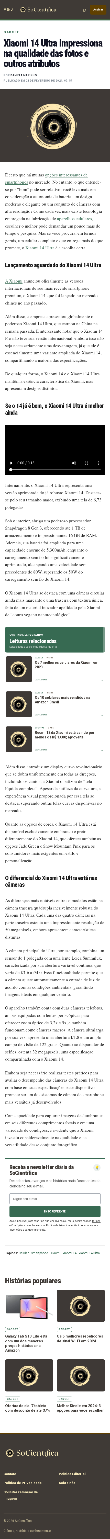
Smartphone (39, 1253)
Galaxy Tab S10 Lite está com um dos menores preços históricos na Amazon (26, 1343)
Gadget (11, 32)
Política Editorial (72, 1474)
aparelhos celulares (74, 218)
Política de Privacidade (59, 1225)
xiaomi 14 (69, 1253)
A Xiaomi (14, 281)
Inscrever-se (55, 1211)
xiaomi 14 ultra (89, 1253)
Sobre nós (67, 1483)
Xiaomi (55, 1253)
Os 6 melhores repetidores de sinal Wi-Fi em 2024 (80, 1338)
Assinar (98, 9)
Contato (10, 1474)
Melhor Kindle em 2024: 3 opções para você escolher (80, 1408)
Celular (24, 1253)
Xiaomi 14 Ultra (39, 248)
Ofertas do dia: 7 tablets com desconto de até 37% (27, 1408)
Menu (8, 10)
